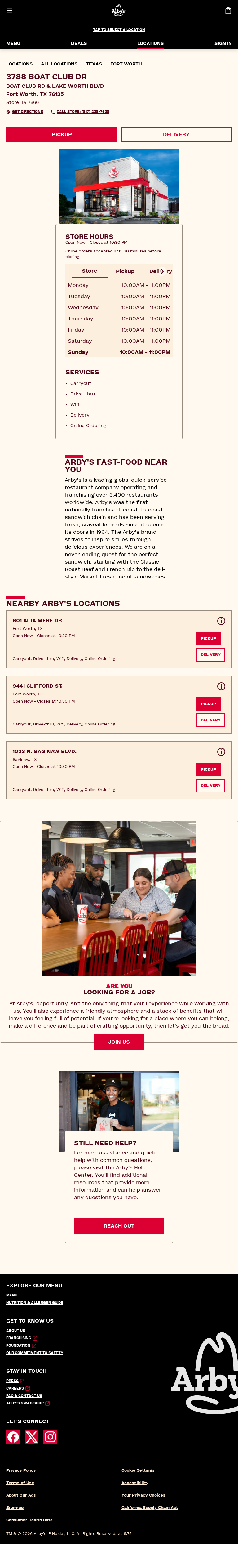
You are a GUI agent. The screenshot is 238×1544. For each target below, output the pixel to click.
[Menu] (9, 10)
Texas (94, 64)
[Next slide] (161, 271)
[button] (119, 639)
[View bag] (228, 10)
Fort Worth (126, 64)
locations (19, 64)
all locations (59, 64)
